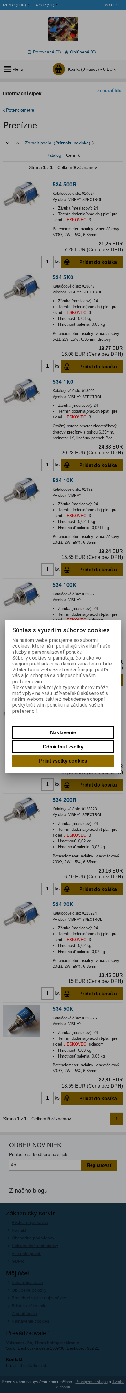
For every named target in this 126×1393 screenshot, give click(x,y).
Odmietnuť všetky (63, 746)
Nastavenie (63, 732)
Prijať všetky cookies (63, 760)
